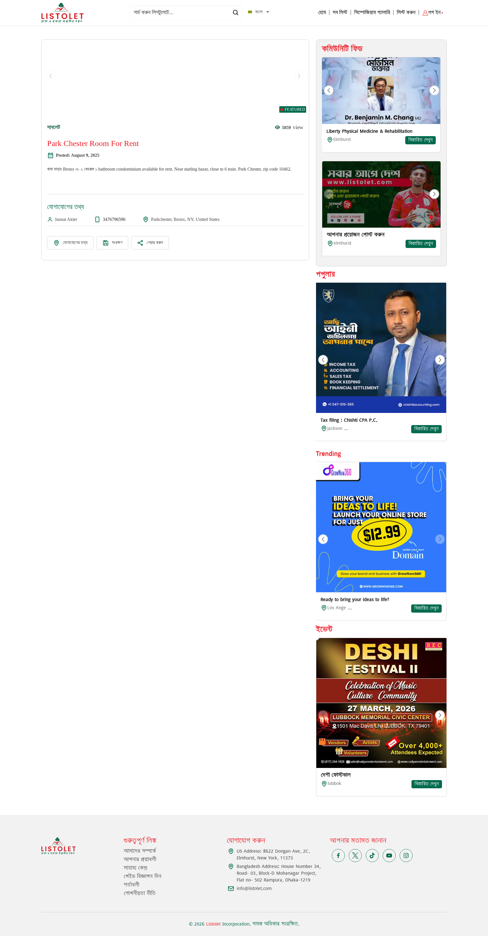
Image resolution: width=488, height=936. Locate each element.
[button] (328, 90)
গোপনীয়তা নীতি (140, 893)
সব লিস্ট (340, 12)
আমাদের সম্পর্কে (140, 851)
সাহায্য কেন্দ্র (135, 868)
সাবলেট (53, 127)
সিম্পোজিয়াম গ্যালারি (372, 12)
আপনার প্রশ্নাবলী (140, 859)
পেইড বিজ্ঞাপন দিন (143, 876)
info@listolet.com (254, 888)
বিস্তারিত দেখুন (420, 140)
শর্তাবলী (131, 885)
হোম (322, 12)
